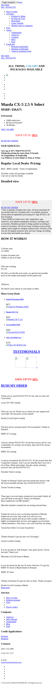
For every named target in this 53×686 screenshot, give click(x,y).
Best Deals (15, 21)
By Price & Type (18, 18)
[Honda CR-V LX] (14, 319)
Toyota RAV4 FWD (13, 325)
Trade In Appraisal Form (21, 51)
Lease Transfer (17, 23)
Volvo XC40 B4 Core (13, 338)
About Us (15, 35)
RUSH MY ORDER (9, 141)
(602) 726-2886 (7, 129)
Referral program (13, 600)
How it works (11, 11)
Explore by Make (18, 16)
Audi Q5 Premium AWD (15, 299)
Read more (5, 588)
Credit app (10, 44)
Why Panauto (11, 619)
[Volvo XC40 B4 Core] (16, 345)
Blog (13, 39)
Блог (13, 42)
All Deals (10, 14)
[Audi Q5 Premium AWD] (17, 307)
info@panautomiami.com (11, 662)
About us (10, 617)
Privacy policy (12, 607)
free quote (5, 5)
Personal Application (19, 46)
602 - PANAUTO (8, 7)
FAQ (8, 28)
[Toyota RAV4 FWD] (15, 332)
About (8, 30)
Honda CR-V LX (12, 312)
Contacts (14, 37)
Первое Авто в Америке (22, 25)
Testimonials (16, 32)
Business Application (19, 49)
